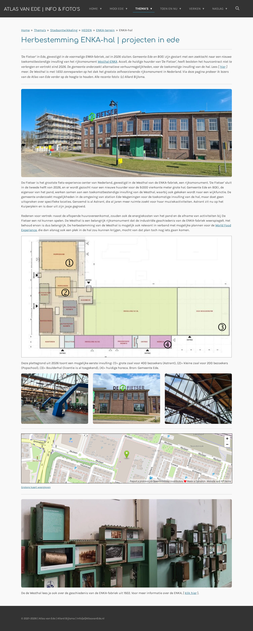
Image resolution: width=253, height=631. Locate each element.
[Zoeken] (237, 8)
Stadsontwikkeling (63, 30)
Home (25, 30)
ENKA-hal (125, 30)
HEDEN (87, 30)
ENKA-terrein (105, 30)
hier (223, 67)
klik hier (191, 593)
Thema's (40, 30)
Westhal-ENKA (107, 61)
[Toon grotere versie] (126, 133)
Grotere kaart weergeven (36, 487)
